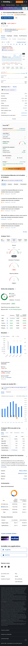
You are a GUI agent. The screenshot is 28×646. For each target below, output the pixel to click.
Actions (3, 5)
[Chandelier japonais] (2, 42)
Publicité (3, 576)
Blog (16, 573)
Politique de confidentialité (6, 634)
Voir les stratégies (8, 31)
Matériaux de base (22, 473)
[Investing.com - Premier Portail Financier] (7, 2)
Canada (25, 478)
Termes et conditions (5, 630)
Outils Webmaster (19, 581)
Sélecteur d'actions (10, 5)
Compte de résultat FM (8, 384)
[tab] (8, 240)
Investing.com (3, 219)
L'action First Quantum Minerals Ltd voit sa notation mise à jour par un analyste (12, 191)
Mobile (16, 576)
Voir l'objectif (23, 73)
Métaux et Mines (23, 470)
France (17, 5)
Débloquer (15, 450)
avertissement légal (5, 638)
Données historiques (22, 39)
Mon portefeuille (18, 579)
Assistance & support (5, 579)
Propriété (14, 39)
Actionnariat (5, 483)
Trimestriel (8, 391)
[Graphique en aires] (4, 42)
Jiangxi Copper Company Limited (9, 522)
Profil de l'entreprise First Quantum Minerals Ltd (12, 456)
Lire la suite (3, 467)
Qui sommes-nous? (5, 573)
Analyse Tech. (5, 236)
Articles (16, 35)
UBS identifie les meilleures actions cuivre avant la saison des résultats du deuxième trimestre (14, 216)
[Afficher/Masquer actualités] (9, 42)
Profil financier (23, 35)
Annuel (2, 391)
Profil (10, 39)
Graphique (9, 35)
